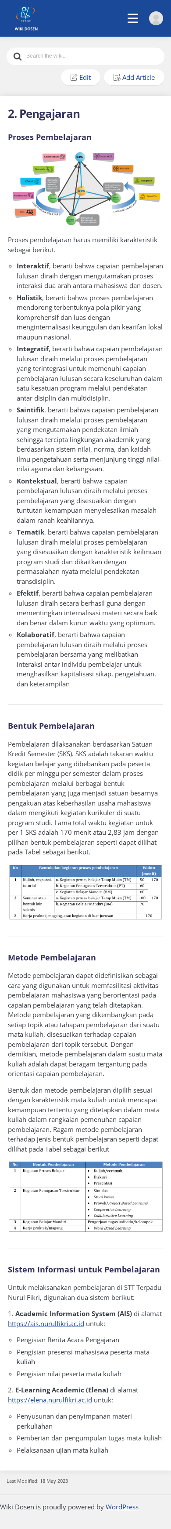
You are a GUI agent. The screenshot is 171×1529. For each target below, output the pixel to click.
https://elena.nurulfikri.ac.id (50, 1399)
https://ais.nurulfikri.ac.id (46, 1323)
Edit (85, 77)
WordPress (122, 1506)
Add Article (138, 77)
